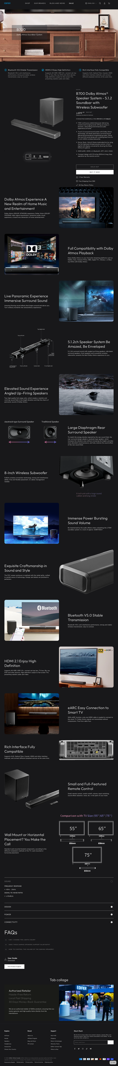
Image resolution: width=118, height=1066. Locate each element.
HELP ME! (53, 1035)
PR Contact (31, 1044)
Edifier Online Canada (14, 1058)
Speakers (6, 1041)
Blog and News (32, 1041)
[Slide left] (23, 157)
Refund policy (20, 1062)
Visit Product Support (14, 966)
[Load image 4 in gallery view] (46, 157)
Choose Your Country (10, 1049)
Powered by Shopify (9, 1062)
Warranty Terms (55, 1044)
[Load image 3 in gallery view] (40, 157)
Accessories (7, 1046)
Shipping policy (49, 1062)
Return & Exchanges (56, 1041)
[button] (100, 3)
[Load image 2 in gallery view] (34, 157)
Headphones (7, 1044)
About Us (30, 1035)
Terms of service (39, 1062)
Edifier (78, 89)
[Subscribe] (111, 1042)
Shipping (78, 115)
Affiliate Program (32, 1038)
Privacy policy (29, 1062)
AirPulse (6, 1035)
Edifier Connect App (56, 1046)
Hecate (6, 1038)
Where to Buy (54, 1049)
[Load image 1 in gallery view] (28, 157)
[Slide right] (51, 157)
